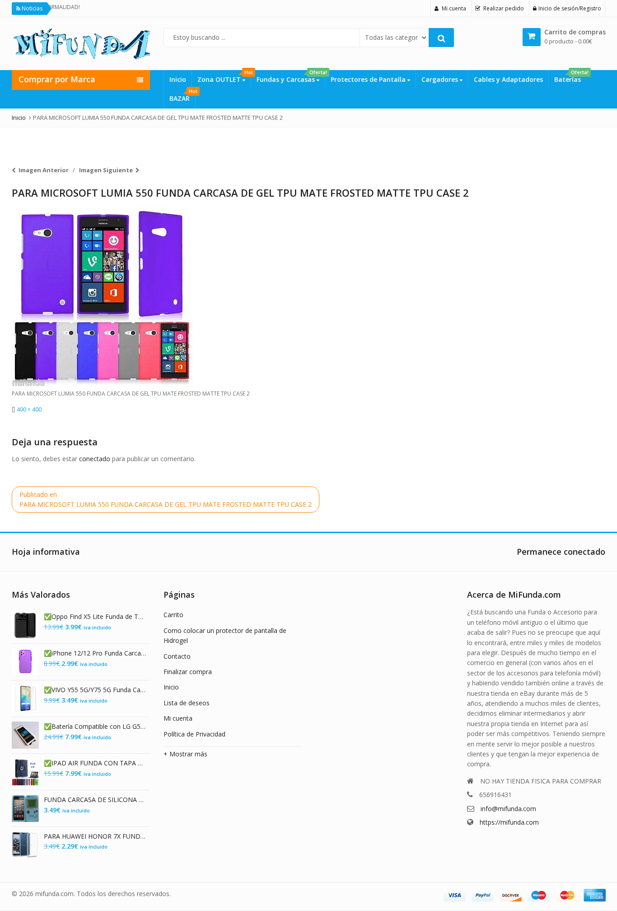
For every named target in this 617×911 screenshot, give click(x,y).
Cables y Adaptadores (508, 79)
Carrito (173, 614)
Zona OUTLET (224, 77)
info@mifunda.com (508, 808)
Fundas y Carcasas (291, 77)
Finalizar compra (188, 671)
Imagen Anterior (44, 170)
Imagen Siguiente (106, 170)
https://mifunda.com (509, 822)
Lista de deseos (187, 703)
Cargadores (440, 79)
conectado (94, 458)
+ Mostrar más (185, 754)
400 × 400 (29, 409)
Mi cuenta (178, 718)
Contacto (177, 656)
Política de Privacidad (194, 734)
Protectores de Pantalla (369, 79)
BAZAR (182, 96)
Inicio (177, 79)
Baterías (570, 77)
